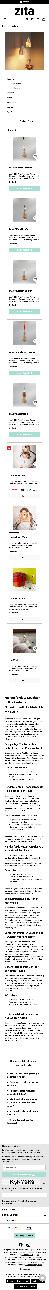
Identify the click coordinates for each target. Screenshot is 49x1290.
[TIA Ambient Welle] (24, 518)
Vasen (9, 98)
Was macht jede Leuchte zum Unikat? (22, 1113)
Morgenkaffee (19, 1028)
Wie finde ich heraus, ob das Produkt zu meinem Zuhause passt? (22, 1102)
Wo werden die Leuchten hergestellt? (20, 1122)
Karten (10, 107)
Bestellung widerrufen (24, 1236)
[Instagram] (28, 1245)
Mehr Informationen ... (34, 1276)
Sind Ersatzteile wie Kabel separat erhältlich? (21, 1092)
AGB (19, 1159)
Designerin (31, 727)
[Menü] (5, 19)
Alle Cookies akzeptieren (25, 1287)
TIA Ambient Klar (17, 475)
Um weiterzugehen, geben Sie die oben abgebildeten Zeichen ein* (22, 1189)
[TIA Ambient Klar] (24, 456)
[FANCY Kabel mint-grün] (24, 272)
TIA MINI (13, 660)
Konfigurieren (37, 1281)
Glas (20, 913)
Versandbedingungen (33, 1265)
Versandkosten (27, 1255)
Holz (16, 913)
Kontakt (26, 2)
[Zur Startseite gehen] (24, 11)
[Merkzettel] (32, 19)
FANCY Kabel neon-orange (22, 352)
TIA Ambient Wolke (18, 598)
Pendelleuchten (16, 88)
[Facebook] (20, 1245)
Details (24, 496)
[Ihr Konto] (38, 19)
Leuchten (11, 79)
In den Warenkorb (24, 188)
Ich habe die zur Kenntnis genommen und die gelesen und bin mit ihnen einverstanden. (23, 1159)
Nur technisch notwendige (17, 1281)
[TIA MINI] (24, 641)
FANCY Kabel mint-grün (20, 291)
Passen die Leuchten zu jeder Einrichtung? (22, 1084)
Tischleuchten (15, 84)
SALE (9, 112)
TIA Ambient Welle (18, 537)
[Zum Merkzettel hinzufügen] (35, 156)
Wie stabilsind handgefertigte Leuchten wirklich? (23, 1075)
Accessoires (12, 102)
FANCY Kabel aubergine (20, 167)
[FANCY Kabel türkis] (24, 395)
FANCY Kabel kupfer (19, 229)
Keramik (10, 93)
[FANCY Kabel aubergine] (24, 149)
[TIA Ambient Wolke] (24, 579)
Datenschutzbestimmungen (23, 1157)
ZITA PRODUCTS (10, 1220)
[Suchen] (26, 19)
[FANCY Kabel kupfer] (24, 210)
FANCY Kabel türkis (18, 414)
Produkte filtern (26, 121)
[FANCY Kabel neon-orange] (24, 333)
